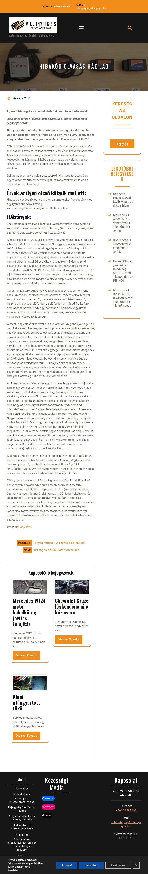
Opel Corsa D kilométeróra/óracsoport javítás (122, 246)
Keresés (122, 144)
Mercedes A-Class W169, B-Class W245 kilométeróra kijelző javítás (122, 297)
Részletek (13, 870)
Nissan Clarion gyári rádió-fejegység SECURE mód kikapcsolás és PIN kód (123, 271)
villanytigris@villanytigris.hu (91, 8)
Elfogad (67, 865)
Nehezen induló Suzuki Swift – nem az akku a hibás (123, 199)
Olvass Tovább (27, 655)
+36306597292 (62, 6)
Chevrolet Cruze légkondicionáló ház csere (72, 606)
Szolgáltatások (22, 794)
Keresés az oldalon (122, 110)
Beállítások (118, 865)
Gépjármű (26, 527)
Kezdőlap (22, 788)
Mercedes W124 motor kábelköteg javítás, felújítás (29, 612)
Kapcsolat (22, 835)
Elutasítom (91, 865)
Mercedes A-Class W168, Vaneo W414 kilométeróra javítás (122, 222)
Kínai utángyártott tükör (26, 702)
